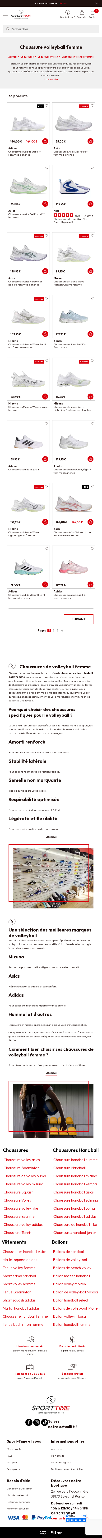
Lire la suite (51, 79)
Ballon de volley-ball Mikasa (75, 1292)
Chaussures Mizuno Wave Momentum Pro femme (69, 283)
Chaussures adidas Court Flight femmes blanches (26, 596)
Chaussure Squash (18, 1192)
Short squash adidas (19, 1300)
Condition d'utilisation (19, 1488)
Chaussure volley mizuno (23, 1184)
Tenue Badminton (17, 1292)
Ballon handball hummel (72, 1324)
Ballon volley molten (69, 1284)
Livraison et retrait (17, 1495)
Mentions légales (61, 1462)
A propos (56, 1449)
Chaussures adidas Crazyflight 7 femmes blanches (72, 471)
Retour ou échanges (18, 1501)
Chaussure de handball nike (75, 1224)
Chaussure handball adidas (75, 1216)
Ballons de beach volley (72, 1267)
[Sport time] (51, 1404)
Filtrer (56, 1532)
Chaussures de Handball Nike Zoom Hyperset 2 (71, 220)
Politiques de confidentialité (67, 1469)
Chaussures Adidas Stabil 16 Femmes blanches (24, 153)
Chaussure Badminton (21, 1167)
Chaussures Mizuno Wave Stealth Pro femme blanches (27, 346)
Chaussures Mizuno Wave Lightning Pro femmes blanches (72, 408)
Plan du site (57, 1455)
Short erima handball (20, 1275)
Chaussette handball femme (25, 1316)
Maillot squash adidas (20, 1259)
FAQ (9, 1455)
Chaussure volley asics (22, 1159)
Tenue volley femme (19, 1267)
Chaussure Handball (69, 1167)
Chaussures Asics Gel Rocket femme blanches (70, 153)
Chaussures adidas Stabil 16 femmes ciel (69, 346)
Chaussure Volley (17, 1200)
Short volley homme (19, 1284)
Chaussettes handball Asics (24, 1251)
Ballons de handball (68, 1251)
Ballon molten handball (71, 1275)
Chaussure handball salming (75, 1200)
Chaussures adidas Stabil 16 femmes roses (69, 596)
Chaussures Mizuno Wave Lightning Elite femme (23, 534)
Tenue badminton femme (23, 1324)
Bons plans (13, 1469)
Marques (12, 1462)
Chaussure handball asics (73, 1192)
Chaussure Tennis (18, 1232)
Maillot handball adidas (21, 1308)
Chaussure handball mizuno (75, 1175)
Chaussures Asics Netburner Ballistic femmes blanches (25, 283)
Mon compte (14, 1449)
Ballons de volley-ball (70, 1259)
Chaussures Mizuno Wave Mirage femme (28, 408)
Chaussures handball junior (74, 1232)
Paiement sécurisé (18, 1508)
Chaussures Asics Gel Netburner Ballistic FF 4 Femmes (73, 534)
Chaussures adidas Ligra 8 (23, 469)
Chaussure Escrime (19, 1216)
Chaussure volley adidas (23, 1224)
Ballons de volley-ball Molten (76, 1308)
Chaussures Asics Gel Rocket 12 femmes (26, 215)
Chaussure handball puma (74, 1208)
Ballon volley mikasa (69, 1316)
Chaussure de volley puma (25, 1175)
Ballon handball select (70, 1300)
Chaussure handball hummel (75, 1159)
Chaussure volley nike (21, 1208)
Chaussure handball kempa (75, 1184)
